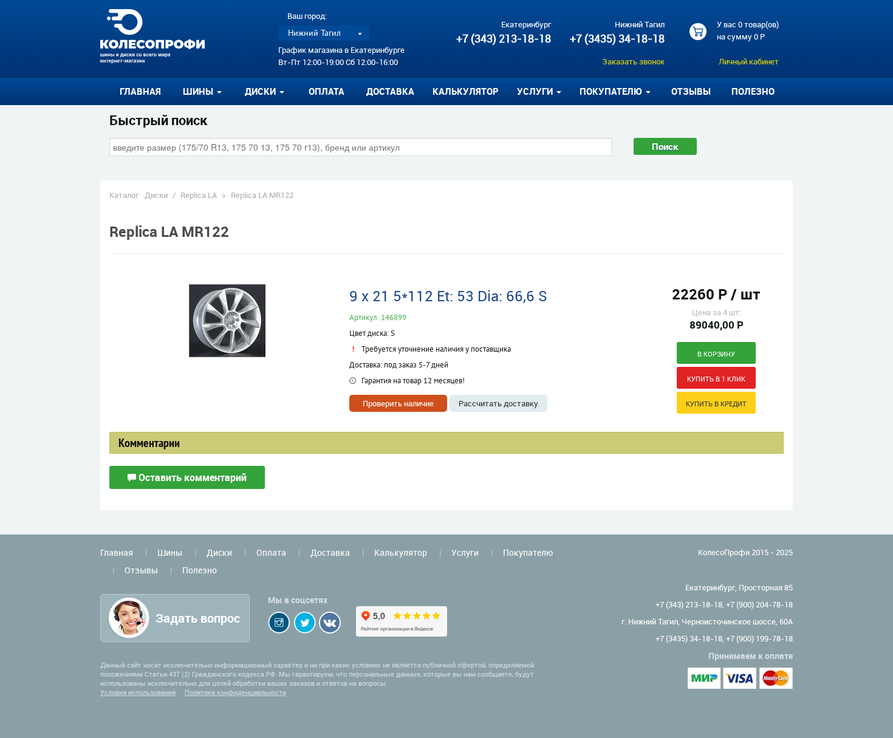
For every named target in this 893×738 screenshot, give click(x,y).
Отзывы (691, 91)
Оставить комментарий (191, 477)
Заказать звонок (633, 61)
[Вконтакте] (330, 623)
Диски (156, 195)
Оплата (326, 91)
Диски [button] (261, 91)
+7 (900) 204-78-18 (759, 604)
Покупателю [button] (612, 91)
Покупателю (528, 552)
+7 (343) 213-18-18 (503, 38)
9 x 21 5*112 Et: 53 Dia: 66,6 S (448, 296)
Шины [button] (199, 91)
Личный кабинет (749, 61)
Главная (140, 91)
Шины (169, 552)
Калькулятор (466, 91)
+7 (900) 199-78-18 (759, 638)
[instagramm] (279, 623)
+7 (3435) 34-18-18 (617, 38)
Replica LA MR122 (262, 195)
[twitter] (304, 623)
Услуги (465, 552)
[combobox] (360, 146)
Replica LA (198, 195)
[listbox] (323, 33)
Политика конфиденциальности (235, 692)
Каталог (124, 195)
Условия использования (138, 692)
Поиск (665, 146)
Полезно (753, 91)
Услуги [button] (536, 91)
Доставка (390, 91)
